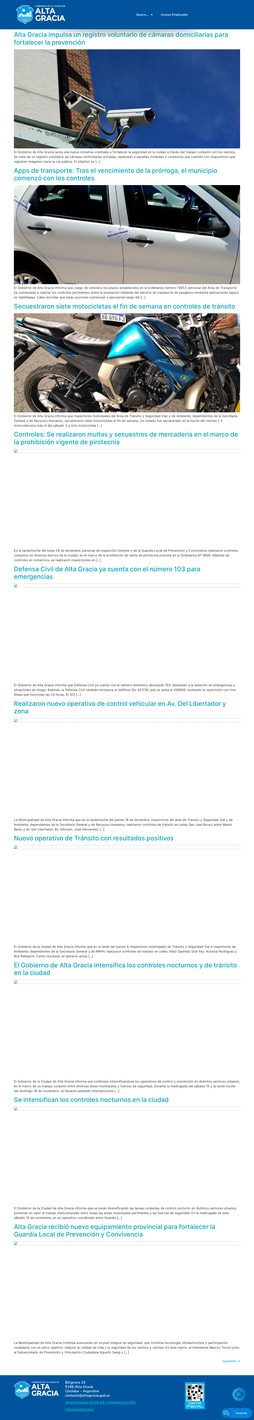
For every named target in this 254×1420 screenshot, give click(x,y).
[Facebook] (201, 15)
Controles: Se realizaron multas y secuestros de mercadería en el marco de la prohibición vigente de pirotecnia (126, 438)
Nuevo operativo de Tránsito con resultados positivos (94, 838)
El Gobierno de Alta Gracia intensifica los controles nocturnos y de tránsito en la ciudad (125, 969)
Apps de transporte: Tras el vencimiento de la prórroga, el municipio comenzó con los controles (115, 174)
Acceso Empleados (174, 14)
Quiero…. (142, 14)
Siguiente (231, 1361)
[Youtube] (221, 15)
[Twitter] (211, 15)
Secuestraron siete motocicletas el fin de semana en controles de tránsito (124, 306)
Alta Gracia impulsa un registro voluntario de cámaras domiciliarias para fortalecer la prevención (121, 38)
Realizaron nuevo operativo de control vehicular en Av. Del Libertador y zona (120, 707)
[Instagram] (231, 15)
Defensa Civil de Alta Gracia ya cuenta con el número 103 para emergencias (107, 572)
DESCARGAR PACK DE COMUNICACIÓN (100, 1402)
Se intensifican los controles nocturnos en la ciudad (91, 1100)
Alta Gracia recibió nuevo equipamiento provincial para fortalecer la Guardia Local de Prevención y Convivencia (114, 1230)
